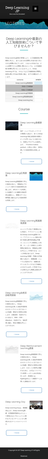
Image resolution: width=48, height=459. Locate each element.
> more (31, 161)
